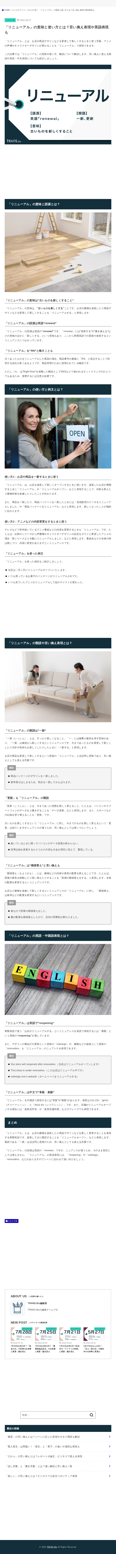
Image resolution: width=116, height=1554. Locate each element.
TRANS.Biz (52, 1547)
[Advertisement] (30, 169)
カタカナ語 (10, 20)
